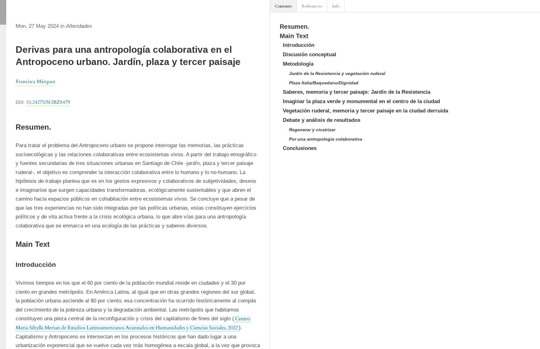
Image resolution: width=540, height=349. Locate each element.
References (312, 6)
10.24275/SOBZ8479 (48, 102)
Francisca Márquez (35, 81)
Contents (283, 6)
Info (336, 6)
